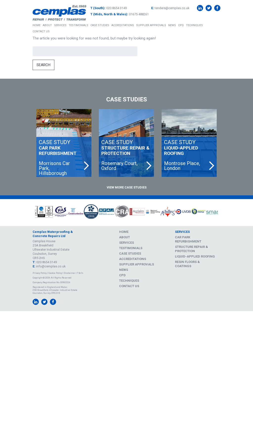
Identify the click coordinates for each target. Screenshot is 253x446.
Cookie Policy (55, 273)
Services (60, 25)
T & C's (80, 273)
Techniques (194, 25)
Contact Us (41, 31)
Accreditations (122, 25)
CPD (181, 25)
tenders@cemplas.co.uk (172, 8)
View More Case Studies (127, 187)
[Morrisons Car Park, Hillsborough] (63, 143)
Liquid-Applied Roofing (195, 256)
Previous (28, 212)
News (172, 25)
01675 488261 (139, 14)
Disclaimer (69, 273)
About (47, 25)
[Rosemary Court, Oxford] (126, 143)
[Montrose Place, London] (189, 143)
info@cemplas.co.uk (51, 266)
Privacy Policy (40, 273)
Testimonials (78, 25)
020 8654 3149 (116, 8)
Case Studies (99, 25)
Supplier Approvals (151, 25)
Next (224, 212)
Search (43, 65)
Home (37, 25)
